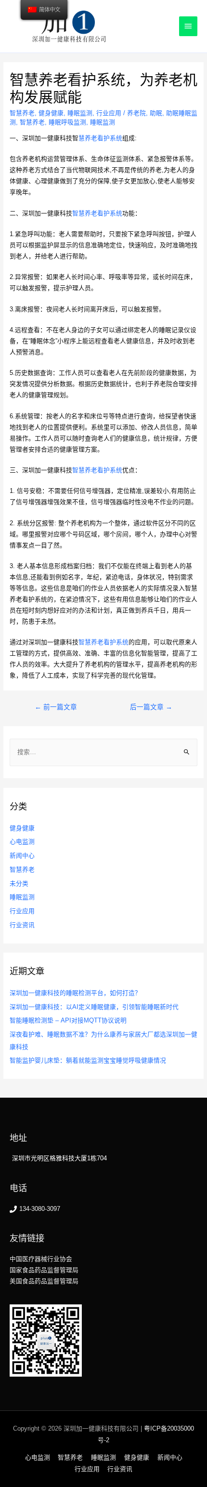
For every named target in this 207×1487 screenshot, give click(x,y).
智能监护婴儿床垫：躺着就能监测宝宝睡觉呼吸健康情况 (88, 1060)
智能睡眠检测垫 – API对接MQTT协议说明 (68, 1020)
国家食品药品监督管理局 (44, 1270)
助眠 (156, 113)
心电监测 (22, 841)
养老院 (136, 113)
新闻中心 (22, 855)
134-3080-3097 (39, 1208)
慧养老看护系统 (100, 138)
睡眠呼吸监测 (67, 122)
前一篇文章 (56, 707)
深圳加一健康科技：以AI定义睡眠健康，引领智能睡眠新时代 (94, 1006)
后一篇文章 (151, 707)
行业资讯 (22, 925)
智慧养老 (22, 113)
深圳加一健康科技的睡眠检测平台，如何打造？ (75, 992)
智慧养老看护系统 (97, 213)
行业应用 (108, 113)
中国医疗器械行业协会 (41, 1258)
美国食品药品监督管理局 (44, 1281)
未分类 (19, 883)
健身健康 (51, 113)
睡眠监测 (79, 113)
